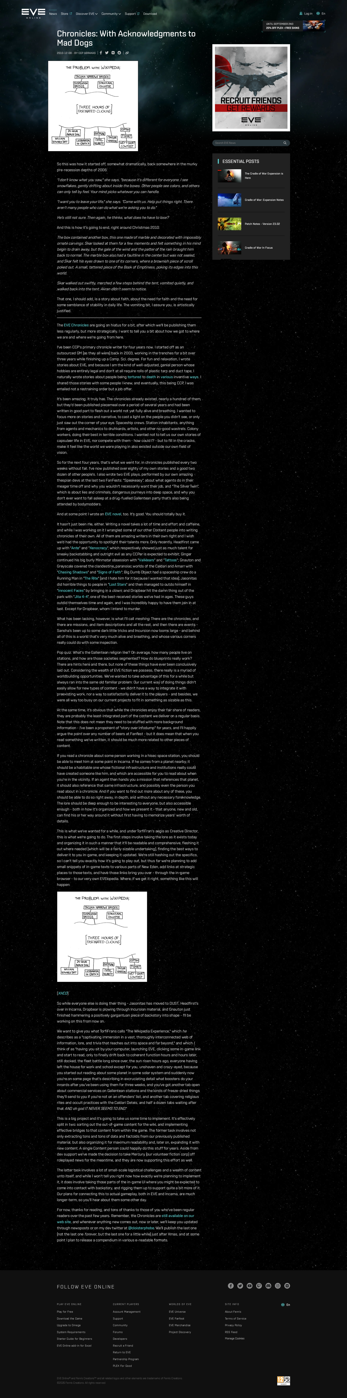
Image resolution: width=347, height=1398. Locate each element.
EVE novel (113, 514)
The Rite (91, 578)
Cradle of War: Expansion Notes (264, 200)
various (167, 376)
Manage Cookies (235, 1338)
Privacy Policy (233, 1325)
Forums (118, 1332)
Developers (120, 1338)
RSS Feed (231, 1332)
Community (120, 1325)
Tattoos (171, 560)
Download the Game (69, 1318)
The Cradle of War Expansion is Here (264, 176)
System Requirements (71, 1332)
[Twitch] (259, 1286)
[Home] (33, 17)
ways (194, 376)
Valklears (146, 560)
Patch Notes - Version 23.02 (262, 224)
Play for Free (65, 1311)
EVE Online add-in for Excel (74, 1345)
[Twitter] (240, 1286)
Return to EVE (122, 1352)
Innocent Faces (71, 590)
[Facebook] (231, 1286)
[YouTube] (249, 1286)
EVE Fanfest (176, 1318)
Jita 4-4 (81, 596)
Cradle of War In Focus (259, 247)
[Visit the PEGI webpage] (283, 1380)
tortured (134, 376)
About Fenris (233, 1311)
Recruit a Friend (123, 1345)
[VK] (287, 1286)
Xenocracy (98, 547)
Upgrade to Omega (69, 1325)
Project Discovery (180, 1332)
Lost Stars (117, 584)
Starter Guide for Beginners (74, 1338)
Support (118, 1318)
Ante (75, 547)
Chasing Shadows (73, 572)
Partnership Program (126, 1359)
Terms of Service (236, 1318)
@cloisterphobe (141, 1228)
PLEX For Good (122, 1365)
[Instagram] (278, 1286)
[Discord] (268, 1286)
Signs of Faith (109, 572)
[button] (306, 13)
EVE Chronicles (76, 325)
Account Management (127, 1311)
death (151, 376)
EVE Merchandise (180, 1325)
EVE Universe (177, 1311)
